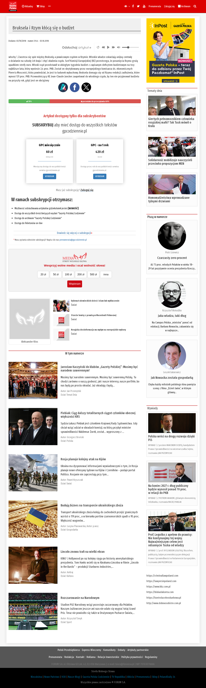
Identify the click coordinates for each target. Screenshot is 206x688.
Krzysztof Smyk (77, 618)
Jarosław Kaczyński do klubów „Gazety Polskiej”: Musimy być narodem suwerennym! (99, 368)
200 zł (80, 274)
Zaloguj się (169, 6)
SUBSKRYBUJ (42, 125)
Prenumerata (155, 6)
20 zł (43, 274)
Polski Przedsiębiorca (69, 650)
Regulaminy (151, 657)
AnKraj (70, 572)
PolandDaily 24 (167, 677)
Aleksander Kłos (29, 341)
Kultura (69, 576)
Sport (69, 622)
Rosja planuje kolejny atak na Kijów (83, 459)
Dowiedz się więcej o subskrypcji (74, 233)
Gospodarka (72, 529)
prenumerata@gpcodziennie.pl (73, 240)
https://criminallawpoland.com (162, 575)
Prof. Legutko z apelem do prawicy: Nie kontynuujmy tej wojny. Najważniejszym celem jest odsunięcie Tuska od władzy (170, 540)
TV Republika (118, 677)
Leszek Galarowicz (172, 372)
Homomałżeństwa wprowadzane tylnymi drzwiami (169, 199)
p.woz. (96, 526)
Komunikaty (109, 650)
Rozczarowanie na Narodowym (80, 598)
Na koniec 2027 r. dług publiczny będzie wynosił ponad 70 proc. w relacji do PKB (168, 489)
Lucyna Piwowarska (76, 526)
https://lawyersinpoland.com (161, 581)
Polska (69, 440)
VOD (63, 677)
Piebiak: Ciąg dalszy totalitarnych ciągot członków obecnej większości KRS (98, 414)
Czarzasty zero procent (172, 258)
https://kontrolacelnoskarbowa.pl (163, 597)
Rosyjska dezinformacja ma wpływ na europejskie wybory (98, 329)
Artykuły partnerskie (138, 650)
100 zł (68, 274)
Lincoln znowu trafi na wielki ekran (83, 552)
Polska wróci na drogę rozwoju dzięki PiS (171, 438)
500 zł (93, 274)
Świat (74, 305)
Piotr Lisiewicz (172, 252)
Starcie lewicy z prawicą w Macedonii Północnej (93, 315)
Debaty (121, 650)
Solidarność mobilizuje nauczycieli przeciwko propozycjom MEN (170, 161)
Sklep (155, 677)
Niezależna (36, 677)
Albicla (130, 677)
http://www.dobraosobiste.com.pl (163, 603)
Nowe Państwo (51, 677)
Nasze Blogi (74, 677)
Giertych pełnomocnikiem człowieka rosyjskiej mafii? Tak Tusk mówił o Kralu (171, 122)
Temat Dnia (71, 394)
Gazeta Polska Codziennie (96, 677)
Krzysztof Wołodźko (172, 310)
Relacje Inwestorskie (108, 657)
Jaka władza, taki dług (172, 316)
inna (105, 274)
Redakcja (69, 657)
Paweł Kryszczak (75, 479)
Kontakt (80, 657)
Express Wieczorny (91, 650)
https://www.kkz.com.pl (158, 586)
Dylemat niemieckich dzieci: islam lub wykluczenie (95, 300)
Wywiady (152, 408)
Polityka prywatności (132, 657)
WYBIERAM (49, 176)
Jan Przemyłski (74, 391)
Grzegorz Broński (75, 437)
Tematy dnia (154, 91)
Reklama (91, 657)
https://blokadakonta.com (160, 592)
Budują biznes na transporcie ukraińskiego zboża (92, 505)
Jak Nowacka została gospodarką (172, 378)
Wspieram (74, 283)
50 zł (56, 274)
